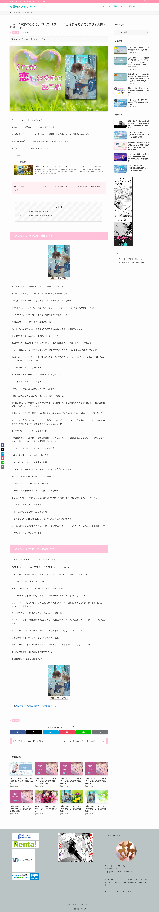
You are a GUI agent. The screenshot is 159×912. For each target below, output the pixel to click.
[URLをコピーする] (100, 732)
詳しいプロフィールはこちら (119, 891)
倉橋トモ (15, 32)
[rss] (144, 1)
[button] (18, 732)
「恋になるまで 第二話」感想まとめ (38, 215)
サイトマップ (86, 905)
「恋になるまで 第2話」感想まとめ (37, 211)
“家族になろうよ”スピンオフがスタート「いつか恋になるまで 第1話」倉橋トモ (68, 166)
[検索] (147, 1)
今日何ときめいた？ (22, 6)
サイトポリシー (73, 905)
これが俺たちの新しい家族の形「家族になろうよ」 (36, 706)
